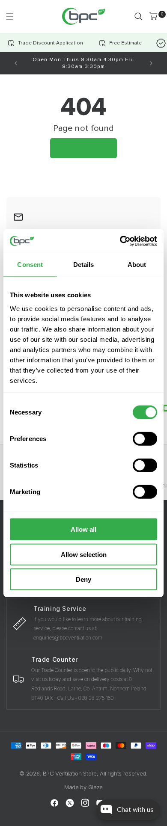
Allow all (83, 529)
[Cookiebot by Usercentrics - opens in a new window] (120, 240)
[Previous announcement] (15, 63)
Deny (83, 579)
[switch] (145, 439)
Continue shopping (83, 147)
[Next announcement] (151, 63)
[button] (9, 16)
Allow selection (84, 554)
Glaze (95, 787)
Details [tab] (83, 264)
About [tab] (137, 264)
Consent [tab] (30, 264)
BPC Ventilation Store (70, 773)
